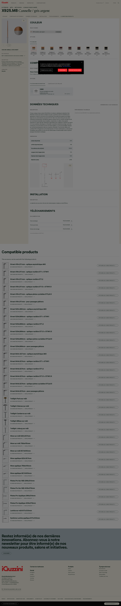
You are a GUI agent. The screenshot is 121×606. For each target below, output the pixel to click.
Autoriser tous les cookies (75, 70)
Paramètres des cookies (46, 70)
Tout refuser (62, 70)
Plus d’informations (67, 66)
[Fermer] (81, 62)
